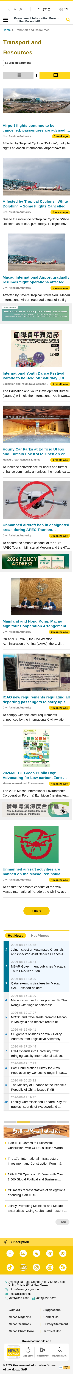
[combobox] (20, 63)
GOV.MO (14, 1309)
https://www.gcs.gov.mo (24, 1289)
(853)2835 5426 (46, 1298)
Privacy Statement (55, 1324)
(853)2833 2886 (19, 1298)
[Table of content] (5, 20)
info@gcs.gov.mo (20, 1293)
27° (46, 9)
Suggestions (52, 1309)
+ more (62, 1221)
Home (7, 30)
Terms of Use (52, 1331)
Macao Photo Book (21, 1331)
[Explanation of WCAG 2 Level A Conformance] (64, 1367)
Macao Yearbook (20, 1324)
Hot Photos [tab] (40, 935)
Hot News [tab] (15, 935)
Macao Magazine (20, 1317)
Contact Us (50, 1317)
